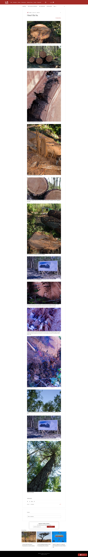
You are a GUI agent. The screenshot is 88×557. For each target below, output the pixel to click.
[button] (39, 2)
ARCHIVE (24, 6)
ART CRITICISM (42, 6)
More (55, 6)
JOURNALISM (49, 6)
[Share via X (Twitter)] (29, 501)
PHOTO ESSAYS (29, 498)
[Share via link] (34, 501)
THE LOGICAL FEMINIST (32, 6)
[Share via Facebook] (27, 501)
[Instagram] (45, 2)
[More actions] (60, 12)
